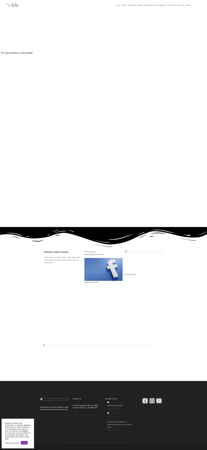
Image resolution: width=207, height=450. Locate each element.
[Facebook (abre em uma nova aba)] (195, 5)
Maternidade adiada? (115, 405)
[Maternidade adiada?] (116, 403)
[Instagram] (152, 401)
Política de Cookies (12, 443)
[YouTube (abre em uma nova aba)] (201, 5)
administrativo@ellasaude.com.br (84, 415)
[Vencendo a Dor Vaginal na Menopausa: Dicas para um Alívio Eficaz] (120, 416)
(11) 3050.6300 (78, 411)
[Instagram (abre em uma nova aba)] (198, 5)
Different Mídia (133, 447)
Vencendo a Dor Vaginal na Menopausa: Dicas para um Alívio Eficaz (119, 424)
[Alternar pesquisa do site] (192, 5)
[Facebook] (145, 401)
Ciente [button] (24, 443)
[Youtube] (159, 401)
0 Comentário (112, 411)
